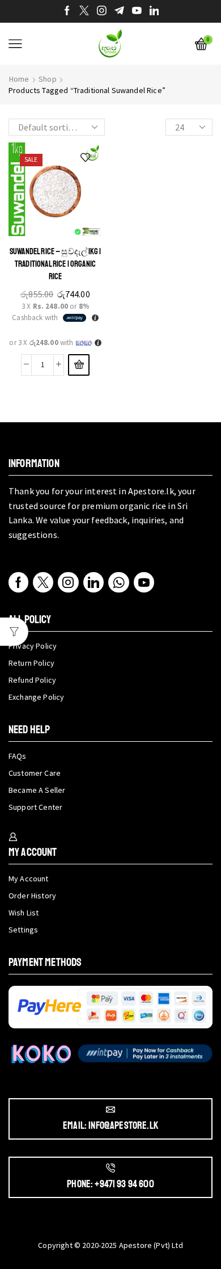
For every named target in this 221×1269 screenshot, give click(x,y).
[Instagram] (102, 11)
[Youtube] (137, 11)
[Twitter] (84, 11)
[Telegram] (119, 11)
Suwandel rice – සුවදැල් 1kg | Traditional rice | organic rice (55, 263)
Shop (48, 79)
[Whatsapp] (118, 582)
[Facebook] (67, 11)
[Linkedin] (154, 11)
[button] (79, 365)
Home (19, 79)
